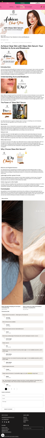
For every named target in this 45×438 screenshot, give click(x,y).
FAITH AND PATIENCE (14, 436)
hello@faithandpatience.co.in (8, 417)
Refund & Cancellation (6, 432)
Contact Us (25, 420)
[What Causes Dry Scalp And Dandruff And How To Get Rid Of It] (33, 252)
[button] (0, 7)
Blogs (24, 421)
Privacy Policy (5, 427)
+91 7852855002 (5, 419)
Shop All (25, 417)
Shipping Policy (5, 430)
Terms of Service (5, 429)
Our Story (25, 418)
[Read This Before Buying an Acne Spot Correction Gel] (12, 252)
